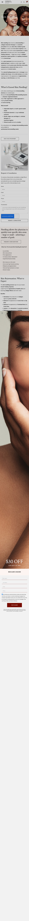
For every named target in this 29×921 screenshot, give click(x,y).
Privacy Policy (6, 600)
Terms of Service (14, 600)
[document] (14, 460)
